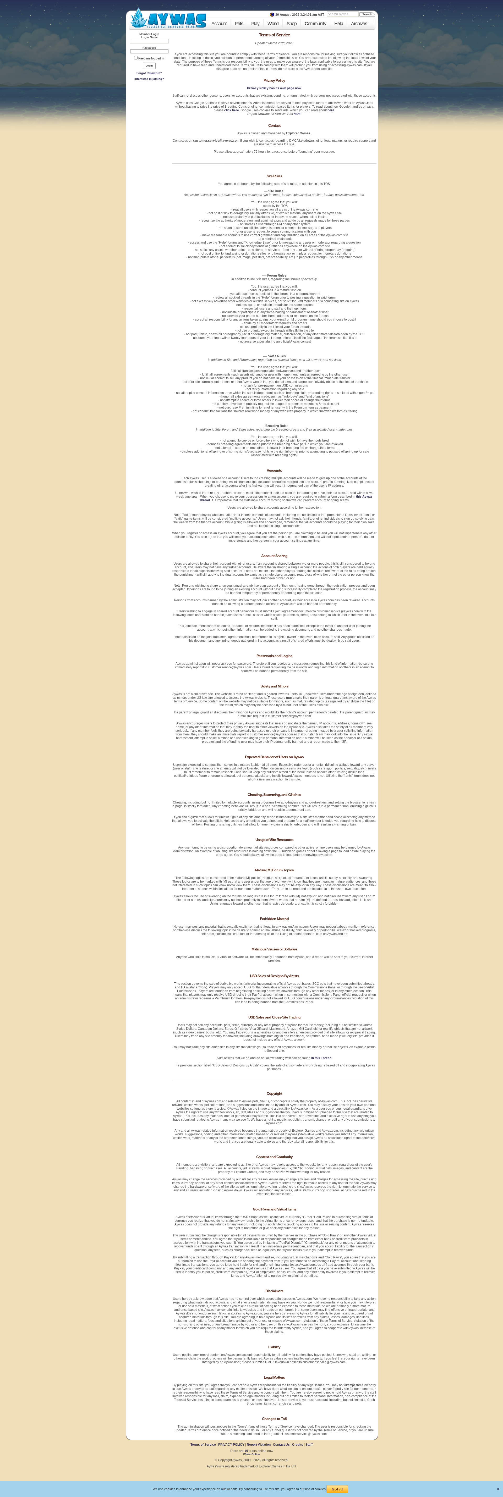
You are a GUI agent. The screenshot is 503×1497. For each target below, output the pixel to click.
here (330, 110)
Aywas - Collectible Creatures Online (168, 18)
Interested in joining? (149, 78)
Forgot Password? (149, 73)
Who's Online (251, 1454)
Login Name (149, 37)
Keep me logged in (151, 58)
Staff (309, 1444)
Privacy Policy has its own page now (274, 88)
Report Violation (259, 1444)
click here (231, 110)
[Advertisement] (149, 120)
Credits (297, 1444)
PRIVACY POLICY (231, 1444)
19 (246, 1451)
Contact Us (281, 1444)
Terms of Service (203, 1444)
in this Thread (321, 1058)
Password (149, 47)
